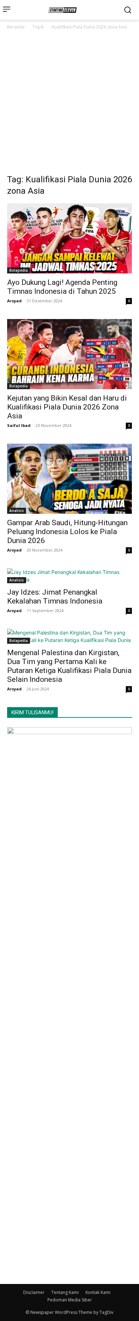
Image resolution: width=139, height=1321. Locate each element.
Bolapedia (18, 270)
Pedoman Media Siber (69, 1300)
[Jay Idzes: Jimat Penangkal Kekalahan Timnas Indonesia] (69, 575)
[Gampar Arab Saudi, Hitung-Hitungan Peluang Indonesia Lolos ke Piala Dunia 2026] (69, 479)
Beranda (16, 27)
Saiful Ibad (19, 425)
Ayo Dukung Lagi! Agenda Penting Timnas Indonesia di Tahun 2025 (62, 287)
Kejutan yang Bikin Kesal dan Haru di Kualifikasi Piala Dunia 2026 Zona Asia (67, 407)
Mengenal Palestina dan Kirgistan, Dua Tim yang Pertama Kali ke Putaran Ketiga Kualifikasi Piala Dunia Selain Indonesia (69, 666)
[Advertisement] (69, 104)
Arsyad (14, 300)
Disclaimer (34, 1292)
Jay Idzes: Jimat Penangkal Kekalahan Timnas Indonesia (54, 596)
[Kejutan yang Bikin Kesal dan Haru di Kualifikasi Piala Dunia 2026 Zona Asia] (69, 354)
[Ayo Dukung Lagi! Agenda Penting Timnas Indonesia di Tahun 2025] (69, 238)
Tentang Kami (65, 1292)
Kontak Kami (98, 1292)
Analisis (16, 510)
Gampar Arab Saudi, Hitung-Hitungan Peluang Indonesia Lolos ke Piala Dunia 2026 (67, 531)
